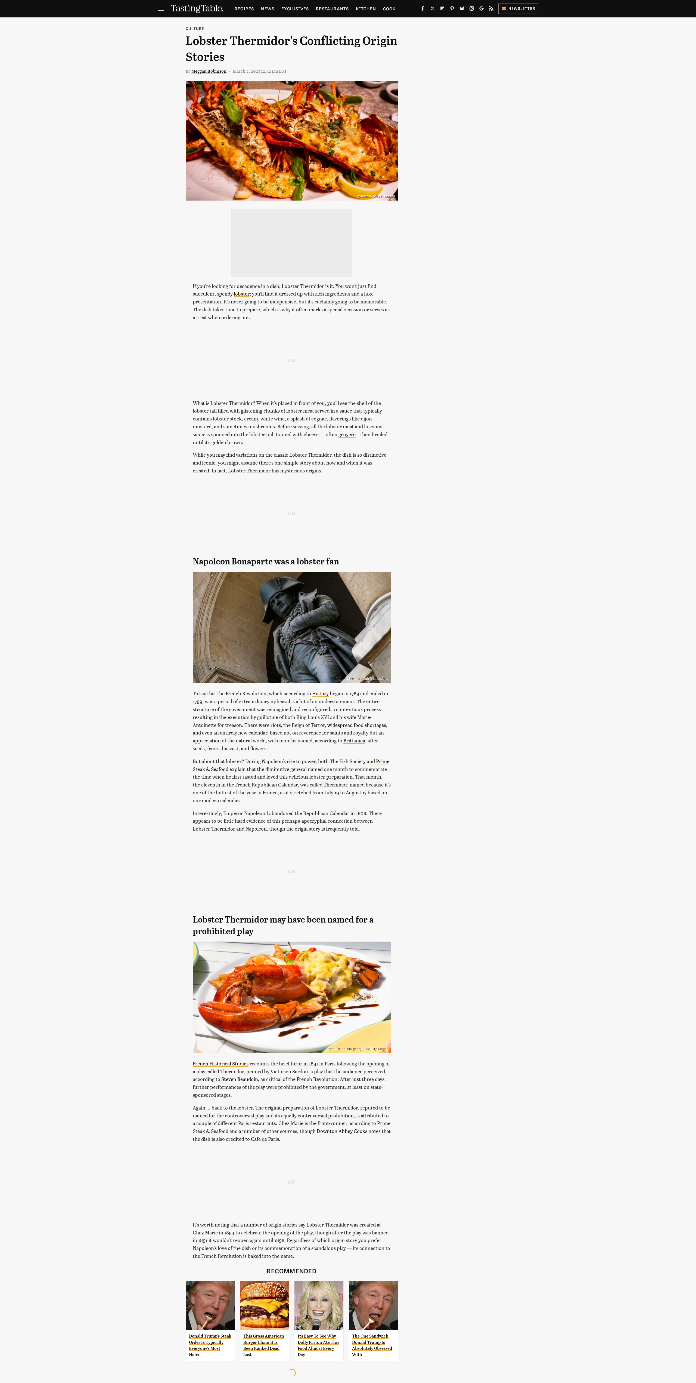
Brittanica (354, 740)
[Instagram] (471, 9)
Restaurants (332, 8)
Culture (195, 28)
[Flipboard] (442, 9)
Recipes (244, 8)
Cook (389, 8)
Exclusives (295, 8)
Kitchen (366, 8)
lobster (242, 293)
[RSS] (491, 9)
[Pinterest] (452, 9)
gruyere (347, 434)
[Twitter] (432, 9)
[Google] (481, 9)
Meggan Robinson (208, 71)
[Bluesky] (462, 9)
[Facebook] (422, 9)
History (320, 693)
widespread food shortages (356, 724)
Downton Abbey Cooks (342, 1130)
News (267, 8)
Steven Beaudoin (239, 1078)
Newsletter (521, 8)
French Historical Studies (220, 1063)
